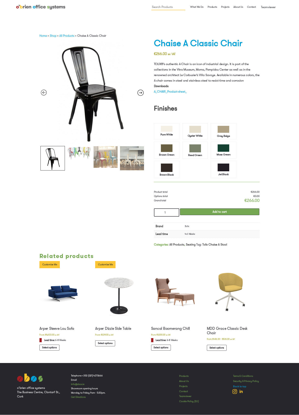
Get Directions (78, 398)
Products (183, 377)
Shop (53, 36)
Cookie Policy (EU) (189, 403)
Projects (225, 7)
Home (43, 36)
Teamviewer (268, 7)
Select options (217, 349)
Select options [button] (49, 349)
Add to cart (220, 213)
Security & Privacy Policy (246, 382)
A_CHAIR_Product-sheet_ (170, 91)
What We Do (196, 7)
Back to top (239, 388)
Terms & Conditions (243, 377)
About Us (238, 7)
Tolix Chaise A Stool (214, 246)
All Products (66, 36)
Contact (251, 7)
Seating (190, 246)
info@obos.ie (77, 385)
